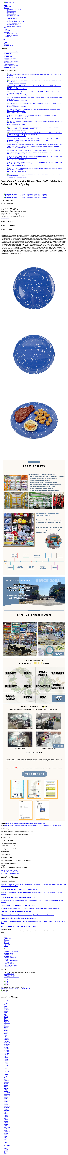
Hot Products (7, 6)
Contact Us (7, 30)
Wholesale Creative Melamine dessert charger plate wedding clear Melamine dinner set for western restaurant (32, 825)
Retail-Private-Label (12, 33)
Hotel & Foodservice (12, 35)
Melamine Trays (11, 14)
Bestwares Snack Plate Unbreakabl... (17, 112)
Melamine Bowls (11, 12)
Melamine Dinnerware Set (14, 9)
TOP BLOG (17, 988)
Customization (8, 36)
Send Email (4, 991)
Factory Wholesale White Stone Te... (17, 159)
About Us (6, 29)
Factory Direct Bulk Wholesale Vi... (16, 165)
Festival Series (11, 17)
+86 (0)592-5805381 (9, 975)
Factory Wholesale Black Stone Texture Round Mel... (19, 889)
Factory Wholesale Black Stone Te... (16, 136)
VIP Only (6, 946)
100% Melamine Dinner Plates (9, 870)
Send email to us (5, 218)
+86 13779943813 (9, 974)
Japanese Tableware (12, 18)
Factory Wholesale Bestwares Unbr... (17, 147)
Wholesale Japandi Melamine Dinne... (17, 83)
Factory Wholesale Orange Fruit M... (17, 118)
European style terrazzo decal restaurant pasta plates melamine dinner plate (25, 823)
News (5, 27)
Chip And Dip (11, 20)
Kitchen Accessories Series (14, 26)
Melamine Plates (11, 11)
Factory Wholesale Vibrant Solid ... (16, 171)
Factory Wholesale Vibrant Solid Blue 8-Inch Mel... (18, 897)
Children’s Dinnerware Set (14, 23)
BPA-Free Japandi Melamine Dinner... (17, 89)
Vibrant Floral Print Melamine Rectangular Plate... (18, 905)
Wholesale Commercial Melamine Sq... (17, 95)
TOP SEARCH (26, 988)
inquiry (2, 932)
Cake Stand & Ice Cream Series (15, 21)
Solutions (6, 32)
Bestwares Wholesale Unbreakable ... (17, 106)
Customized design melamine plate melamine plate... (18, 918)
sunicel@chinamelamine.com (11, 977)
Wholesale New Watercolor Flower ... (17, 177)
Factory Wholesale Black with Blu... (16, 153)
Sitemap (11, 988)
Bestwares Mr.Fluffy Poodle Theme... (17, 141)
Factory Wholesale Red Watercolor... (17, 130)
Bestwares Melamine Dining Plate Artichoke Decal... (18, 926)
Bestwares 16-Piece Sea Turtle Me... (16, 77)
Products (6, 8)
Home (5, 5)
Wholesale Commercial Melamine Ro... (17, 100)
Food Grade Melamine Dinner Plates (10, 872)
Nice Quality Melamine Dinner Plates (10, 873)
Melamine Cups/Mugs (13, 15)
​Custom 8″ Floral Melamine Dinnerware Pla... (16, 912)
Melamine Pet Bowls (12, 24)
